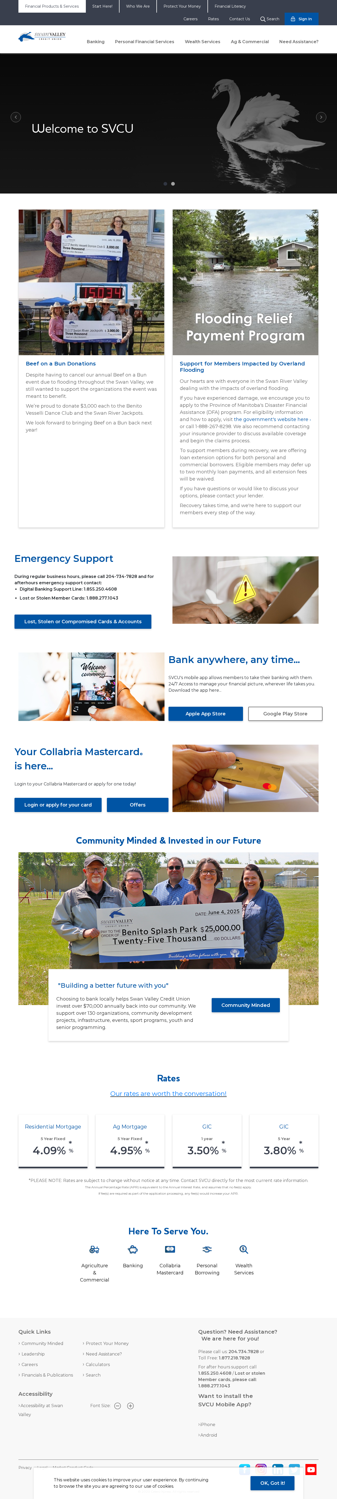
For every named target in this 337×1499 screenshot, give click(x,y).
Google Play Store (285, 714)
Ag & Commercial (250, 41)
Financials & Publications (47, 1375)
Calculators (98, 1364)
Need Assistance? (299, 41)
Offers (138, 805)
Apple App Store (206, 714)
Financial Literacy (230, 6)
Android (208, 1435)
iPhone (207, 1424)
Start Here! (102, 6)
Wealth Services (202, 41)
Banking (96, 41)
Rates (213, 19)
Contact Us (239, 19)
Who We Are (138, 6)
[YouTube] (310, 1469)
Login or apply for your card (58, 805)
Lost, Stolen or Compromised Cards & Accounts (83, 622)
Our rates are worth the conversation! (168, 1093)
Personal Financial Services (144, 41)
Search (93, 1375)
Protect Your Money (182, 6)
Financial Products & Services (52, 6)
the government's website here (271, 419)
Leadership (33, 1354)
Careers (190, 19)
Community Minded (245, 1005)
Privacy (25, 1467)
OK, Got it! (272, 1483)
